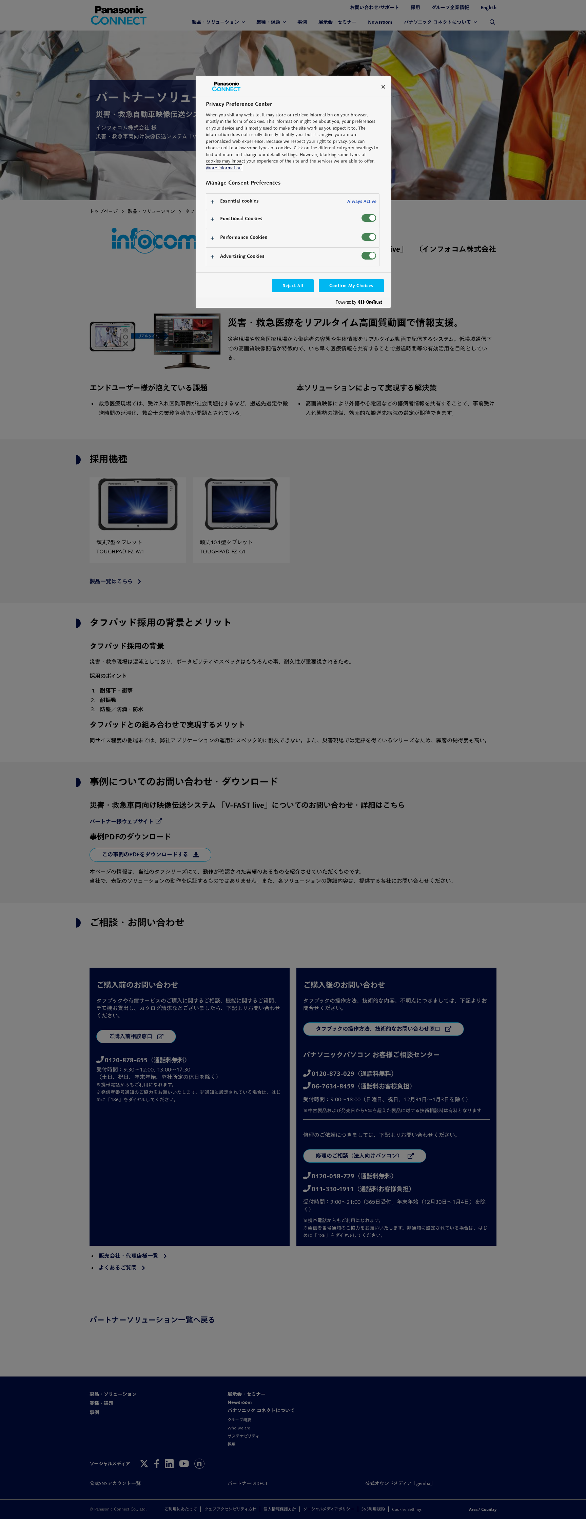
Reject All (293, 285)
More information (223, 168)
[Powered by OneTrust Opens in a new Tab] (361, 303)
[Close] (383, 86)
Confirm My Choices (351, 285)
